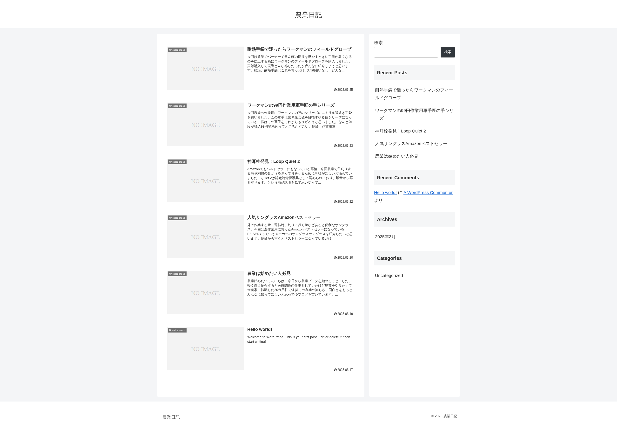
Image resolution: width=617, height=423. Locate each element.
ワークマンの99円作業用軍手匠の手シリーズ (414, 114)
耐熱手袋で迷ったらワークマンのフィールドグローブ (414, 94)
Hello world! (385, 192)
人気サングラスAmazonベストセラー (411, 143)
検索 (378, 42)
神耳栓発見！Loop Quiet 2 (400, 131)
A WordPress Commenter (428, 192)
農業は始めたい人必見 (396, 156)
